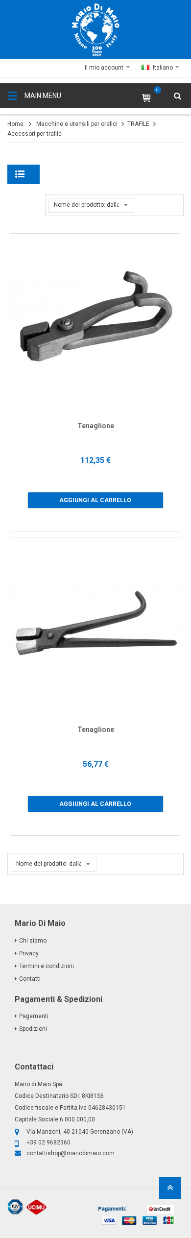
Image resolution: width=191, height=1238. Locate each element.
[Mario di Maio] (95, 30)
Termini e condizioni (46, 966)
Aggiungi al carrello (95, 500)
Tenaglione (95, 426)
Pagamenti (33, 1016)
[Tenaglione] (95, 319)
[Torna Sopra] (170, 1191)
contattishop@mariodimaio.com (70, 1153)
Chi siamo (33, 940)
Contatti (30, 978)
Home (15, 124)
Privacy (29, 953)
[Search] (171, 125)
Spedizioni (33, 1028)
